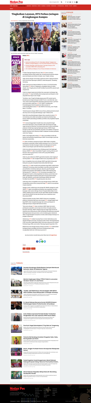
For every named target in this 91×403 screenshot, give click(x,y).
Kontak (45, 401)
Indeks (11, 8)
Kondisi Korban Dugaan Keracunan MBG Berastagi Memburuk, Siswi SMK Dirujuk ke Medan (74, 86)
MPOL (27, 55)
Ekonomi (48, 5)
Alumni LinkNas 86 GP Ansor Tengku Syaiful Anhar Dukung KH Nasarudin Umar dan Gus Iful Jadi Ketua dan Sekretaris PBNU (74, 64)
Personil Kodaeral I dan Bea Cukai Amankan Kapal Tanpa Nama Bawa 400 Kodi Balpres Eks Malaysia (74, 33)
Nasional (29, 5)
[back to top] (89, 398)
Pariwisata (54, 390)
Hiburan (66, 5)
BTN (44, 72)
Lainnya (74, 5)
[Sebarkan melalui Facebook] (37, 241)
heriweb (79, 401)
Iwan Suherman (14, 20)
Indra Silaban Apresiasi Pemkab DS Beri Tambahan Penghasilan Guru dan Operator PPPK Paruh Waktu (39, 314)
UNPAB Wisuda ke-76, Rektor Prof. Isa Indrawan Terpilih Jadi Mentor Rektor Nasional (74, 18)
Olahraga (43, 5)
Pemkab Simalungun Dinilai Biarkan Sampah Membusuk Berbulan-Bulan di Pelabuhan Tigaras (41, 268)
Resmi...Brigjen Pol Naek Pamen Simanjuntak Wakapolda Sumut (41, 349)
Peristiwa (15, 5)
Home (11, 5)
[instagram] (72, 2)
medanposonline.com (72, 401)
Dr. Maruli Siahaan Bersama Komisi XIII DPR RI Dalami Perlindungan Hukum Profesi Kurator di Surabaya (39, 303)
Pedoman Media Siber (25, 401)
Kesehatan (25, 378)
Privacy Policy (33, 401)
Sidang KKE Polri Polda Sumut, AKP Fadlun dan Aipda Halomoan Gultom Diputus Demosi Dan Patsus (74, 71)
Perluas (33, 248)
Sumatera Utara (21, 5)
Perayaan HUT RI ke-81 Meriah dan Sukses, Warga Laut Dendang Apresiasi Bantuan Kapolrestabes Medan (74, 78)
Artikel (53, 395)
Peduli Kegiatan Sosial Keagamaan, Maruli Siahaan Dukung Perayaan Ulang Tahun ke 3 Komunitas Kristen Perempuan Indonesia (40, 361)
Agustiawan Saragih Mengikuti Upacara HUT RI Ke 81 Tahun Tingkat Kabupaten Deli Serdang (74, 56)
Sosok (45, 393)
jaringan (28, 248)
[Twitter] (68, 2)
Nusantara (34, 5)
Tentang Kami (13, 401)
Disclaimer (39, 401)
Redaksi (18, 401)
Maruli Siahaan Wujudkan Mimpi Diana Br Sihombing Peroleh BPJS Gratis (39, 372)
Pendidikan (53, 5)
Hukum (39, 5)
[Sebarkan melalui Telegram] (45, 241)
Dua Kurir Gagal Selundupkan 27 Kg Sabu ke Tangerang (41, 325)
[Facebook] (66, 2)
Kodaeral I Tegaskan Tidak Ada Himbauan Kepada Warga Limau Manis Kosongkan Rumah (74, 48)
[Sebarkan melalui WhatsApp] (42, 241)
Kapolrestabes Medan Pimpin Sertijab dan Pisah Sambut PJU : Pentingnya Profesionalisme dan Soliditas (74, 27)
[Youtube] (70, 2)
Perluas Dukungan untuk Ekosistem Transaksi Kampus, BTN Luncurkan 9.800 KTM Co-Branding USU (40, 66)
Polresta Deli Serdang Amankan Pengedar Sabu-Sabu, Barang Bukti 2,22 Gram (40, 338)
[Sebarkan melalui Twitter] (40, 241)
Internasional (61, 5)
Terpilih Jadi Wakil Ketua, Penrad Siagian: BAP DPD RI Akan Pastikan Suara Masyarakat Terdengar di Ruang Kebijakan (40, 292)
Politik (70, 5)
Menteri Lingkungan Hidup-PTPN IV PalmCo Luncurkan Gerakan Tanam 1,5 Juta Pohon (40, 280)
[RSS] (74, 2)
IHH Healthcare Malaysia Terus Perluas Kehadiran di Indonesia (41, 68)
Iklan (43, 401)
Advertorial (54, 392)
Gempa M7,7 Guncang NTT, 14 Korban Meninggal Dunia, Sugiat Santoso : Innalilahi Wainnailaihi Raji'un (74, 41)
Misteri (45, 392)
